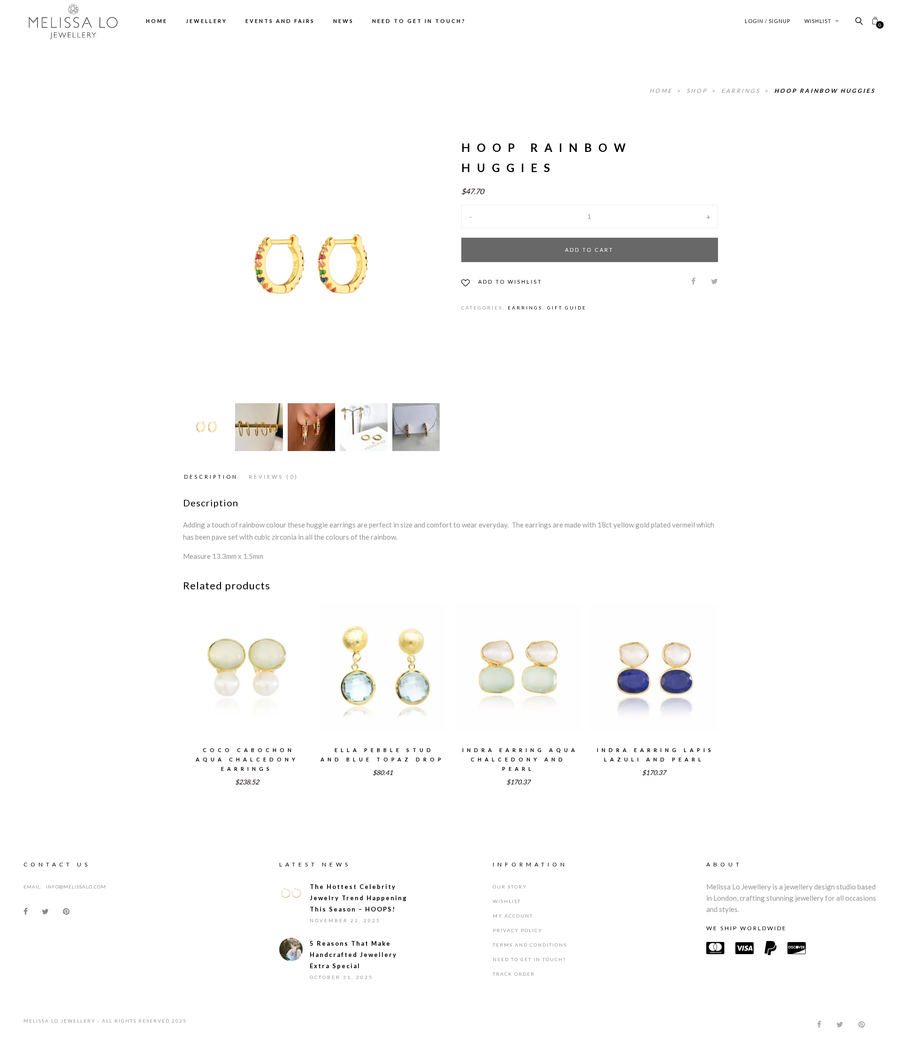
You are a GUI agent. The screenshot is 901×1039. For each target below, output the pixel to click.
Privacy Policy (517, 930)
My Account (513, 916)
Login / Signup (767, 21)
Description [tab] (211, 477)
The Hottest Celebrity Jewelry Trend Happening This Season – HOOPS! (358, 898)
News (343, 21)
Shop (698, 90)
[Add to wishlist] (215, 660)
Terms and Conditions (530, 945)
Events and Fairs (280, 21)
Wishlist (818, 21)
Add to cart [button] (382, 680)
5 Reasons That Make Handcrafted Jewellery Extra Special (353, 955)
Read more (247, 680)
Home (157, 21)
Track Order (514, 974)
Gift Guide (567, 307)
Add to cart (589, 250)
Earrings (742, 90)
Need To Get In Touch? (419, 21)
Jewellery (206, 21)
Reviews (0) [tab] (273, 477)
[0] (875, 20)
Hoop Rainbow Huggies (824, 90)
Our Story (510, 886)
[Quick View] (279, 661)
